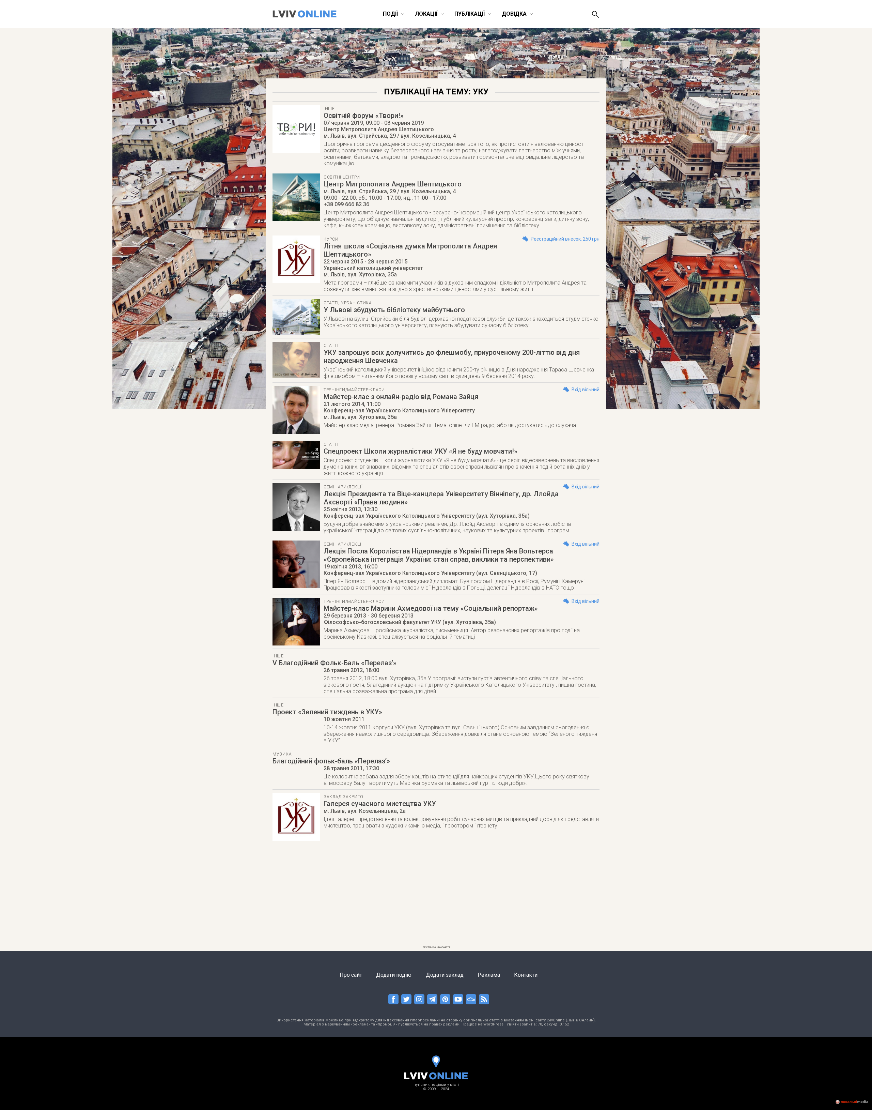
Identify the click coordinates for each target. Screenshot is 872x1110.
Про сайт (351, 975)
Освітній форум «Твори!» (364, 115)
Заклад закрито (343, 796)
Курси (331, 239)
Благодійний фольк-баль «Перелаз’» (331, 761)
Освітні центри (342, 177)
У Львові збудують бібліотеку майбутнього (394, 310)
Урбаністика (356, 303)
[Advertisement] (436, 895)
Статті (331, 303)
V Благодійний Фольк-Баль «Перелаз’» (334, 663)
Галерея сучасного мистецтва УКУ (380, 804)
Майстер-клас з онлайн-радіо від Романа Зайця (401, 397)
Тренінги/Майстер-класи (354, 389)
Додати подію (393, 975)
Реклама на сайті (436, 947)
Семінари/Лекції (343, 487)
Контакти (526, 975)
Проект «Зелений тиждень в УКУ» (327, 712)
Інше (329, 108)
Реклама (489, 975)
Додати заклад (445, 975)
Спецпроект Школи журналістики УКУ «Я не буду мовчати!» (420, 451)
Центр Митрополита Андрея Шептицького (393, 184)
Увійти (513, 1024)
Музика (282, 754)
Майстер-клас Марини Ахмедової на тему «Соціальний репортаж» (431, 608)
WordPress (493, 1024)
